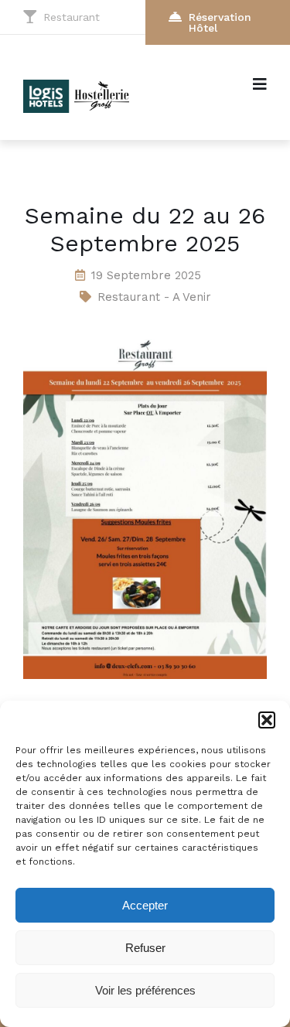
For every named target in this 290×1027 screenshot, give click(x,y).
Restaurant (71, 17)
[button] (267, 720)
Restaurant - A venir (154, 297)
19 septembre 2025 (146, 275)
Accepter (145, 905)
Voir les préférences (145, 990)
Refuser (145, 947)
